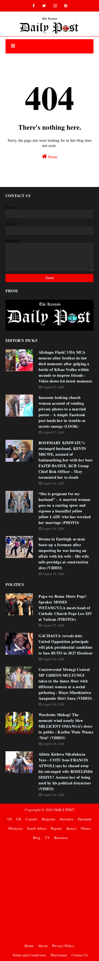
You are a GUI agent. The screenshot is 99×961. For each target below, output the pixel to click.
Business (61, 837)
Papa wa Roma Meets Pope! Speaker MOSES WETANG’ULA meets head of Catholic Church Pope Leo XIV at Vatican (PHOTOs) (65, 607)
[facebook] (34, 6)
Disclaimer (59, 955)
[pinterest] (66, 6)
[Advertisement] (49, 891)
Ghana (86, 828)
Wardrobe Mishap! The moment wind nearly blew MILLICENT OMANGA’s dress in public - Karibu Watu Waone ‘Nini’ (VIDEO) (65, 726)
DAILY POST (64, 809)
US (9, 819)
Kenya (71, 828)
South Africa (36, 828)
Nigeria (56, 828)
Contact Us (80, 955)
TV (47, 837)
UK (18, 819)
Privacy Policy (63, 945)
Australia (66, 819)
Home (52, 156)
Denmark (85, 819)
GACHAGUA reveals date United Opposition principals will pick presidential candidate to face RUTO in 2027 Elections (65, 644)
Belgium (48, 819)
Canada (31, 819)
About (43, 945)
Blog (37, 837)
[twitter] (44, 6)
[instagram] (55, 6)
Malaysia (15, 828)
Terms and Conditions (29, 955)
